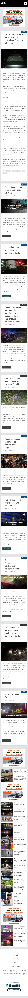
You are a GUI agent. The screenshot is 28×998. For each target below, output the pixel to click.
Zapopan (5, 173)
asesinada (8, 170)
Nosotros (15, 955)
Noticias (24, 31)
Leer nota (6, 236)
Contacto (15, 962)
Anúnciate (15, 958)
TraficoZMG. (15, 971)
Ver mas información (14, 989)
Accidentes (23, 304)
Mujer (23, 170)
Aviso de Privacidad (15, 966)
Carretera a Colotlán (16, 170)
